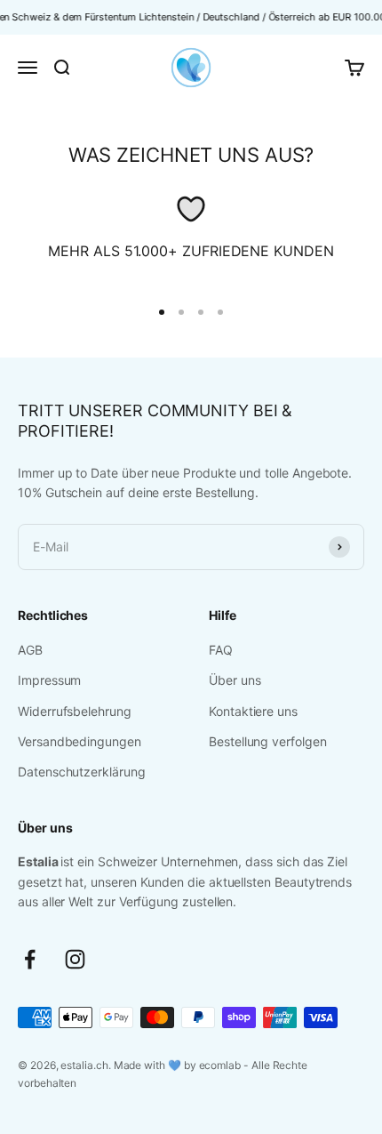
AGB (30, 649)
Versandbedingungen (79, 741)
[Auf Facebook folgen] (30, 959)
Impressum (49, 680)
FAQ (221, 649)
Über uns (234, 680)
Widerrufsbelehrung (74, 711)
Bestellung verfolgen (268, 741)
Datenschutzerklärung (82, 771)
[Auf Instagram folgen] (75, 959)
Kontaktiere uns (253, 711)
